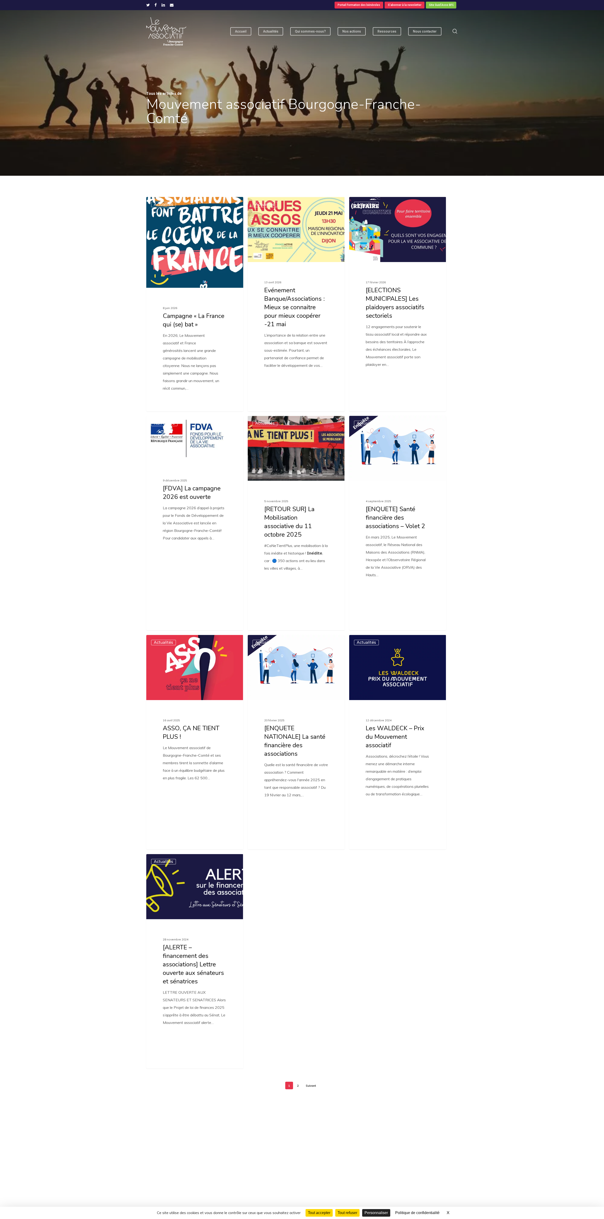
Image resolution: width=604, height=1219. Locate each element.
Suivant (311, 1085)
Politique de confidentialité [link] (417, 1213)
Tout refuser (347, 1213)
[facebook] (156, 5)
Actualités (163, 204)
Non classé (164, 423)
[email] (172, 5)
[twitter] (148, 5)
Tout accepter (319, 1213)
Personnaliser (376, 1213)
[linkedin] (163, 5)
